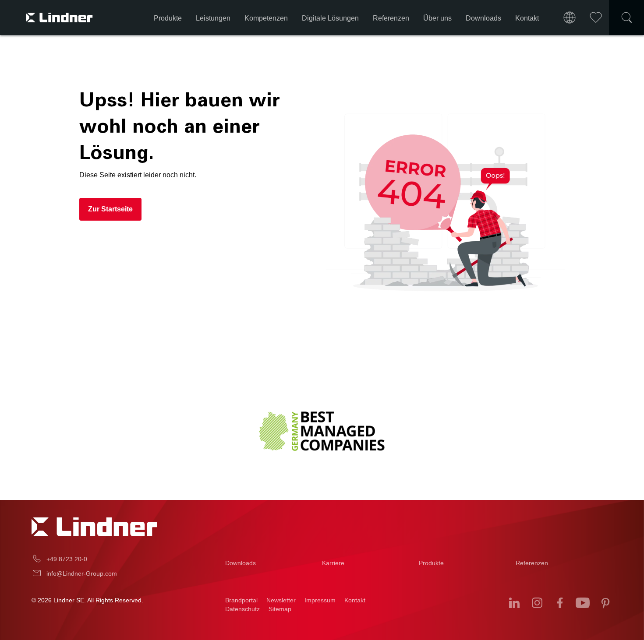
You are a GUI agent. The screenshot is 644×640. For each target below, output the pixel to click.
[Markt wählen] (569, 17)
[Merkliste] (596, 17)
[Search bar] (626, 17)
